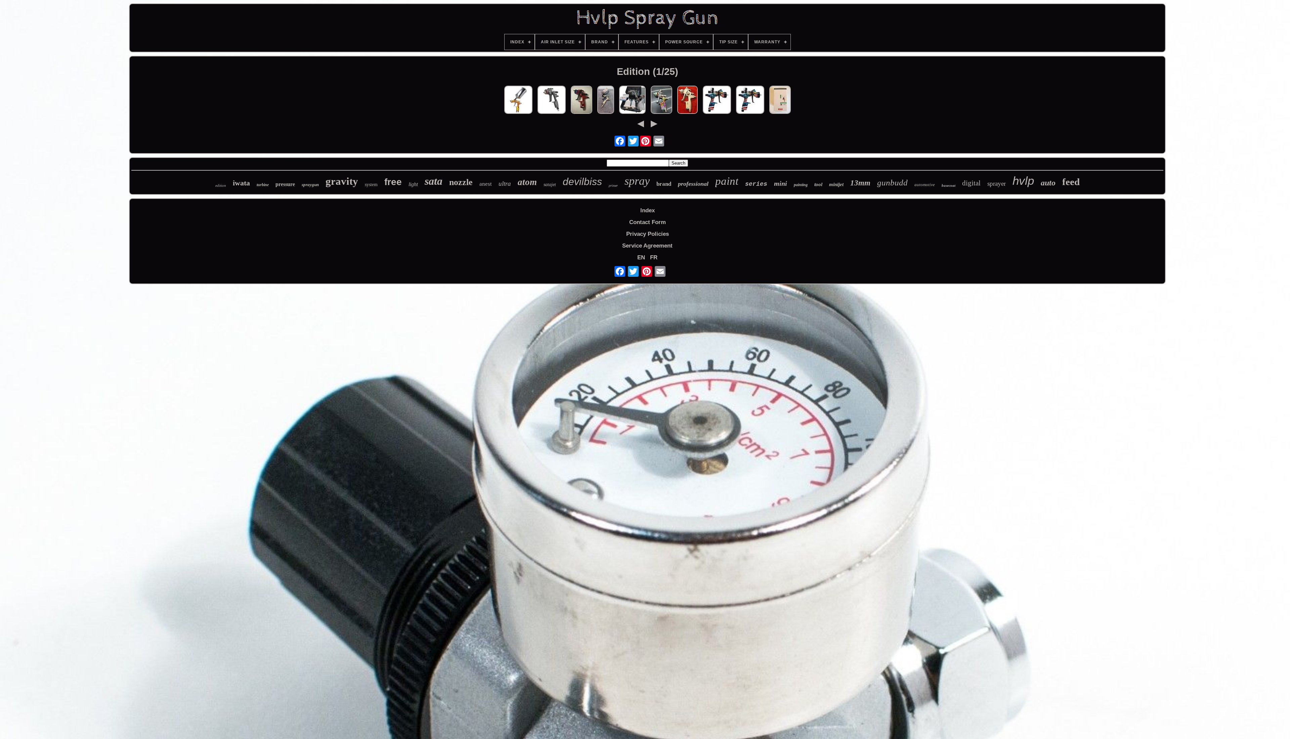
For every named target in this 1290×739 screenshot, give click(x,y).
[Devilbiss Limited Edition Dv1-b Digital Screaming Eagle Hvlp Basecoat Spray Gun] (750, 100)
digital (971, 183)
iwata (241, 183)
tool (818, 184)
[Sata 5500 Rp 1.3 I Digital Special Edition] (581, 100)
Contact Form (647, 222)
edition (220, 185)
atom (527, 182)
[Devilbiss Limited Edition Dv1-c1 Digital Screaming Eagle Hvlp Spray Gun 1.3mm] (717, 100)
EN (641, 257)
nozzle (461, 182)
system (371, 184)
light (413, 184)
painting (801, 184)
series (756, 184)
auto (1048, 182)
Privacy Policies (647, 234)
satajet (550, 184)
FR (653, 257)
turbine (263, 184)
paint (726, 181)
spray (637, 181)
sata (433, 181)
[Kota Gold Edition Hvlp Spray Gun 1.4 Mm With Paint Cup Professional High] (518, 100)
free (393, 182)
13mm (860, 183)
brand (663, 184)
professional (693, 183)
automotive (924, 184)
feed (1071, 181)
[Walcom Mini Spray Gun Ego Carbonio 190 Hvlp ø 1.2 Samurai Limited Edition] (632, 100)
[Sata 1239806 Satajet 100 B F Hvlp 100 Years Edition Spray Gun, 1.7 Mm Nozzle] (551, 100)
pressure (285, 184)
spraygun (310, 184)
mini (780, 183)
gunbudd (892, 182)
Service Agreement (647, 246)
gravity (342, 181)
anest (485, 184)
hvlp (1023, 180)
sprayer (996, 183)
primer (613, 185)
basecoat (948, 185)
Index (647, 210)
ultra (505, 183)
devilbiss (582, 181)
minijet (836, 184)
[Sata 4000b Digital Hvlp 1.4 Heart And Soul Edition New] (661, 100)
